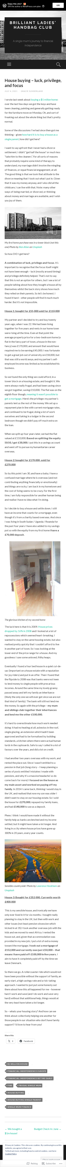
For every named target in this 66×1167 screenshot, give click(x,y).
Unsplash (37, 246)
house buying (16, 1092)
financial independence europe (27, 1071)
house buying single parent (24, 1100)
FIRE (10, 1085)
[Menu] (9, 64)
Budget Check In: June (47, 1128)
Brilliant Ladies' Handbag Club (33, 25)
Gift (58, 5)
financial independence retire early (30, 1078)
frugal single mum (30, 1085)
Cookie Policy (11, 1154)
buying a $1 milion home (44, 99)
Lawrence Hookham (46, 885)
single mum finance (19, 1107)
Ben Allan (24, 246)
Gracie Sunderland (32, 91)
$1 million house (18, 1064)
